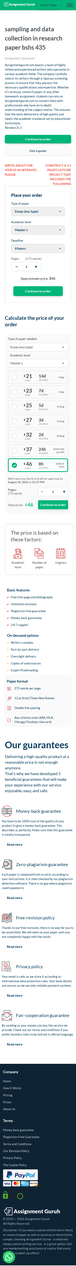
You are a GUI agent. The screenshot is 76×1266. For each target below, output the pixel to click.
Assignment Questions (20, 58)
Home (7, 1081)
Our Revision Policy (16, 1151)
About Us (9, 1109)
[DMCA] (15, 1194)
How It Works (12, 1088)
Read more (14, 844)
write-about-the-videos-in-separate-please (21, 170)
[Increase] (64, 491)
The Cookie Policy (15, 1165)
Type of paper (20, 203)
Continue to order (38, 139)
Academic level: (20, 355)
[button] (9, 1257)
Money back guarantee (18, 1130)
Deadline (17, 240)
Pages (15, 258)
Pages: (12, 490)
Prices (7, 1102)
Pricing (7, 1095)
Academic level (21, 222)
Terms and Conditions (17, 1144)
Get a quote (38, 151)
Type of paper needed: (22, 339)
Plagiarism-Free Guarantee (21, 1137)
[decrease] (16, 266)
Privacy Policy (12, 1158)
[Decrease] (42, 491)
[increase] (36, 266)
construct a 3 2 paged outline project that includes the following (58, 175)
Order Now (48, 5)
